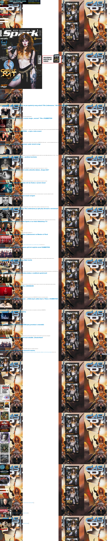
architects (9, 283)
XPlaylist (1, 538)
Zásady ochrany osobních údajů (5, 94)
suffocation (42, 352)
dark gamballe (14, 352)
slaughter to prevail (16, 128)
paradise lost (4, 128)
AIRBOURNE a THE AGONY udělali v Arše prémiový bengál (20, 523)
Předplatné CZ (2, 95)
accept (24, 244)
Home (1, 89)
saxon (12, 244)
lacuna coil (18, 244)
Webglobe (1, 539)
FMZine (1, 537)
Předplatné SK (2, 96)
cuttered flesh (38, 352)
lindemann (9, 154)
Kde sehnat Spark (2, 98)
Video (3, 154)
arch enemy (21, 244)
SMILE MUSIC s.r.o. (5, 540)
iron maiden (7, 244)
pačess (11, 115)
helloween (4, 244)
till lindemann (7, 115)
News (1, 90)
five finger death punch (23, 352)
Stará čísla (1, 97)
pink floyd (8, 270)
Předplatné (1, 534)
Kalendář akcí (2, 92)
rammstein (4, 115)
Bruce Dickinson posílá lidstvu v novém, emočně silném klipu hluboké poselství (22, 502)
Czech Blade (2, 535)
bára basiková (14, 115)
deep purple (10, 352)
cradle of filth (15, 244)
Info (0, 93)
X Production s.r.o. (11, 540)
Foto (0, 91)
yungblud (7, 141)
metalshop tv (11, 231)
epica (10, 244)
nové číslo (35, 244)
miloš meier (34, 352)
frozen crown (38, 244)
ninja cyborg (7, 347)
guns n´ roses (4, 270)
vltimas (48, 352)
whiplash (50, 352)
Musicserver (2, 536)
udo (32, 244)
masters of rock (5, 296)
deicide (7, 352)
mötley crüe (18, 352)
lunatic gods (28, 352)
